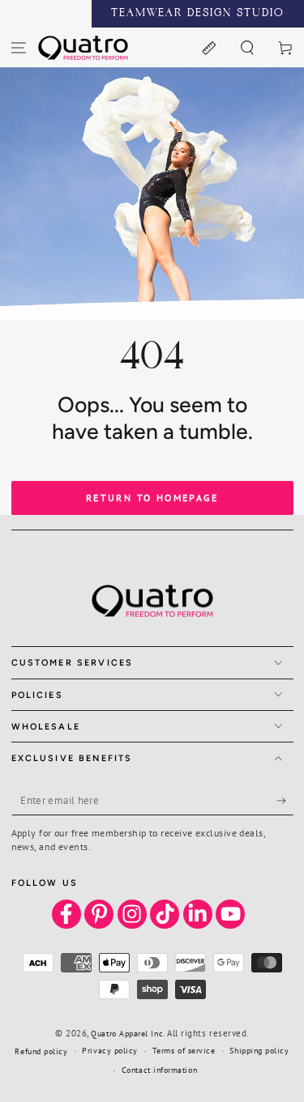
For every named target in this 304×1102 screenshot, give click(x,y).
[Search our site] (247, 47)
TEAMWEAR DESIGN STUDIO (198, 13)
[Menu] (19, 47)
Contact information (159, 1070)
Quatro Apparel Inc (127, 1033)
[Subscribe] (284, 801)
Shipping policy (259, 1050)
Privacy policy (110, 1050)
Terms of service (184, 1050)
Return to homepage (152, 497)
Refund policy (41, 1051)
